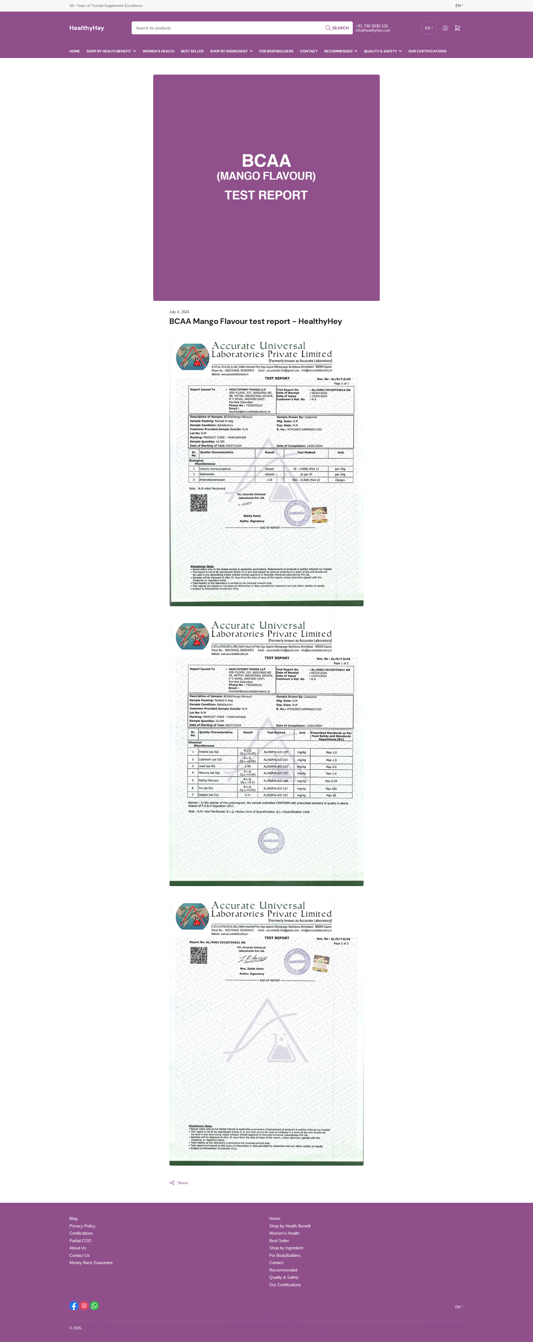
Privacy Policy (82, 1226)
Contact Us (79, 1255)
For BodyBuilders (276, 51)
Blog (73, 1218)
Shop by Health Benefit (109, 51)
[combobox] (242, 27)
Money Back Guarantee (91, 1262)
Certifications (81, 1233)
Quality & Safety (380, 51)
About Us (77, 1247)
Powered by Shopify (121, 1328)
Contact (309, 51)
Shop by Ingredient (229, 51)
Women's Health (158, 51)
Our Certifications (427, 51)
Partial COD (80, 1240)
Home (74, 51)
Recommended (338, 51)
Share (183, 1183)
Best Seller (192, 51)
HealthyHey (92, 1328)
